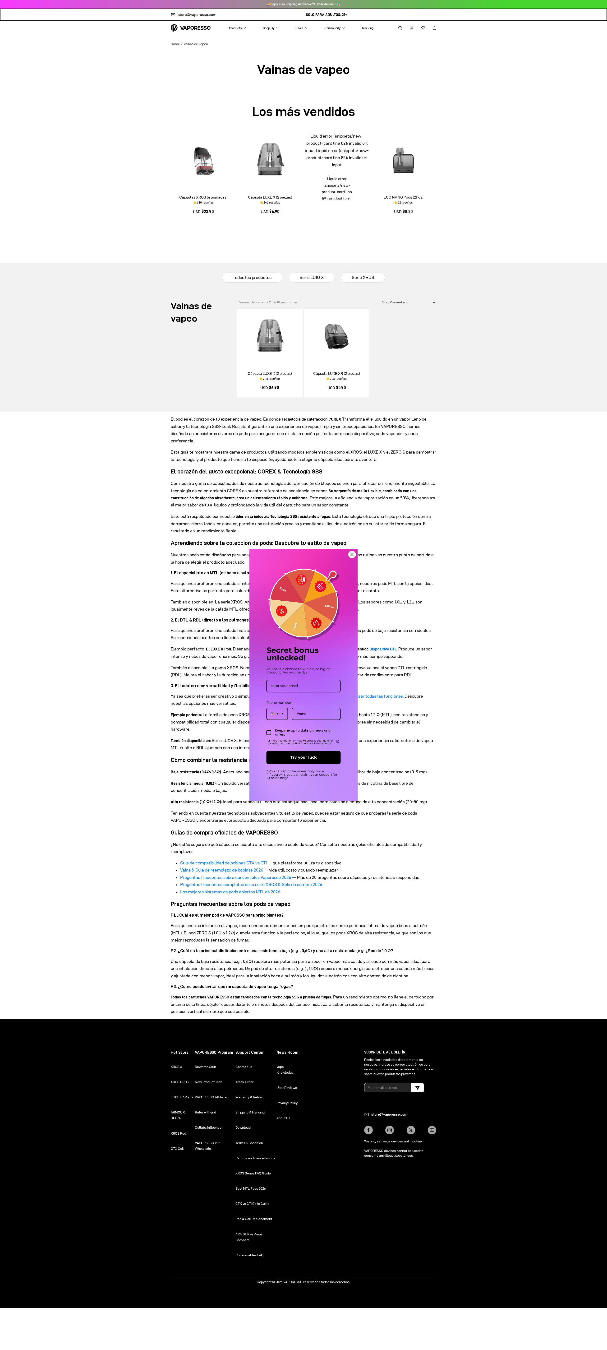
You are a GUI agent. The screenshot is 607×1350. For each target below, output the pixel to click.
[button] (396, 28)
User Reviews (286, 1088)
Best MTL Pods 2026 (250, 1188)
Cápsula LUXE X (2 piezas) (270, 197)
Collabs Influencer (209, 1127)
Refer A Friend (205, 1112)
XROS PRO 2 (180, 1082)
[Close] (352, 554)
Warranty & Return (249, 1097)
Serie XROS (363, 277)
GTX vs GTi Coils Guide (252, 1204)
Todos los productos (252, 277)
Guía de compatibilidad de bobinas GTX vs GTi (223, 863)
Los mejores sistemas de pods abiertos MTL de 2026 (230, 892)
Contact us (243, 1067)
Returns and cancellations (255, 1158)
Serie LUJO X (312, 277)
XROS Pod (178, 1133)
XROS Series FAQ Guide (253, 1173)
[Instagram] (389, 1130)
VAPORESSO (293, 1282)
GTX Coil (177, 1149)
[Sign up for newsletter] (417, 1087)
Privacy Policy (287, 1103)
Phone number (279, 702)
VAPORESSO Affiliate (211, 1097)
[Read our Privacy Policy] (338, 741)
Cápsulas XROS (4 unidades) (203, 197)
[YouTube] (432, 1130)
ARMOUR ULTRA (178, 1115)
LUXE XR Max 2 (182, 1097)
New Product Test (208, 1082)
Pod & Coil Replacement (253, 1219)
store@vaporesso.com (197, 15)
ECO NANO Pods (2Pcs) (403, 197)
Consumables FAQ (249, 1255)
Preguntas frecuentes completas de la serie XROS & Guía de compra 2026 (251, 884)
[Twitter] (411, 1130)
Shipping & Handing (250, 1112)
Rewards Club (205, 1067)
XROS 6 (176, 1067)
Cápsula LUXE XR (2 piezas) (336, 373)
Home (175, 44)
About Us (283, 1118)
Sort (386, 302)
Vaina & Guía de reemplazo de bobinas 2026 (221, 870)
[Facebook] (368, 1130)
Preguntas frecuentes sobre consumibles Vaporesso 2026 (235, 877)
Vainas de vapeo (196, 44)
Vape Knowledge (285, 1069)
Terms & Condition (249, 1143)
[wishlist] (419, 28)
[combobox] (277, 714)
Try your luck (303, 757)
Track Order (244, 1082)
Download (243, 1127)
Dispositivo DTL (383, 649)
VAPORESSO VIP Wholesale (207, 1146)
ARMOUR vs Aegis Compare (248, 1237)
